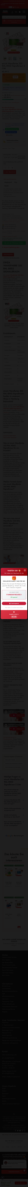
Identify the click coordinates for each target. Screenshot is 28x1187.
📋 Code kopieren (14, 603)
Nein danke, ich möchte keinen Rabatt (14, 607)
